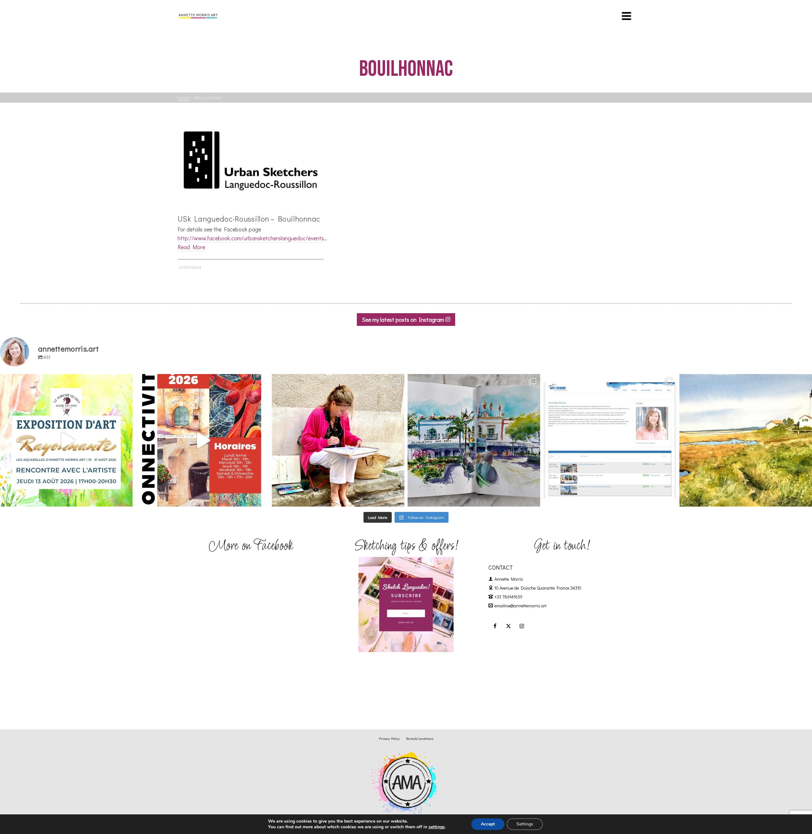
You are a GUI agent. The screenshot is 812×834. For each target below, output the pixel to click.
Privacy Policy (389, 738)
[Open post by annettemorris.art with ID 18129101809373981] (474, 440)
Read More (191, 247)
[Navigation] (626, 16)
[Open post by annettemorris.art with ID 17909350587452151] (66, 440)
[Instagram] (522, 626)
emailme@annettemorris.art (520, 606)
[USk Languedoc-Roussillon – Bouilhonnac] (251, 161)
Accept (488, 824)
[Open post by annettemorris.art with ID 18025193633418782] (745, 440)
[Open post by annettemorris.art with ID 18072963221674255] (202, 440)
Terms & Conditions (419, 738)
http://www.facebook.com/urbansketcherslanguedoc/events (251, 238)
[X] (508, 626)
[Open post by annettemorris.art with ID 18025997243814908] (338, 440)
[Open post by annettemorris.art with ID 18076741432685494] (609, 440)
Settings (524, 824)
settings (437, 827)
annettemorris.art (65, 380)
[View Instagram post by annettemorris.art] (126, 499)
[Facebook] (495, 626)
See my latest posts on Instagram (403, 319)
